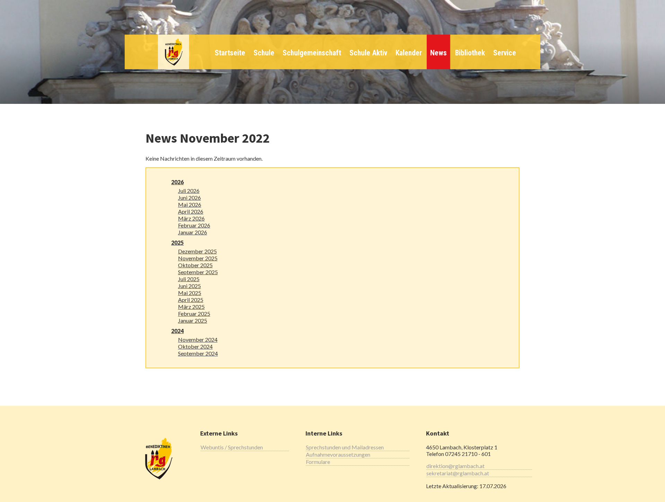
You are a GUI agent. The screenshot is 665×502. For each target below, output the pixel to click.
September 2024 (198, 353)
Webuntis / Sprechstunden (232, 447)
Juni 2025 (189, 286)
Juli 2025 (189, 279)
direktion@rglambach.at (455, 466)
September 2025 (198, 272)
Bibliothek (470, 52)
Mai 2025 (189, 292)
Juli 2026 (189, 190)
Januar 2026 (192, 232)
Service (504, 52)
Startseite (230, 52)
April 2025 (190, 299)
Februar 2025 (194, 313)
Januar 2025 (192, 320)
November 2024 (198, 339)
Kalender (409, 52)
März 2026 (191, 218)
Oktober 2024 (195, 346)
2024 (177, 331)
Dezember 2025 (197, 251)
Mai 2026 (189, 204)
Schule (264, 52)
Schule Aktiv (368, 52)
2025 (177, 242)
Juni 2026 (189, 197)
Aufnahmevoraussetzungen (338, 454)
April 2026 (190, 211)
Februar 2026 (194, 225)
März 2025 (191, 306)
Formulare (318, 461)
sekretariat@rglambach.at (457, 473)
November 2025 (198, 258)
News (438, 52)
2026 (177, 182)
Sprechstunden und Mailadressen (345, 447)
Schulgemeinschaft (312, 52)
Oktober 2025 (195, 265)
